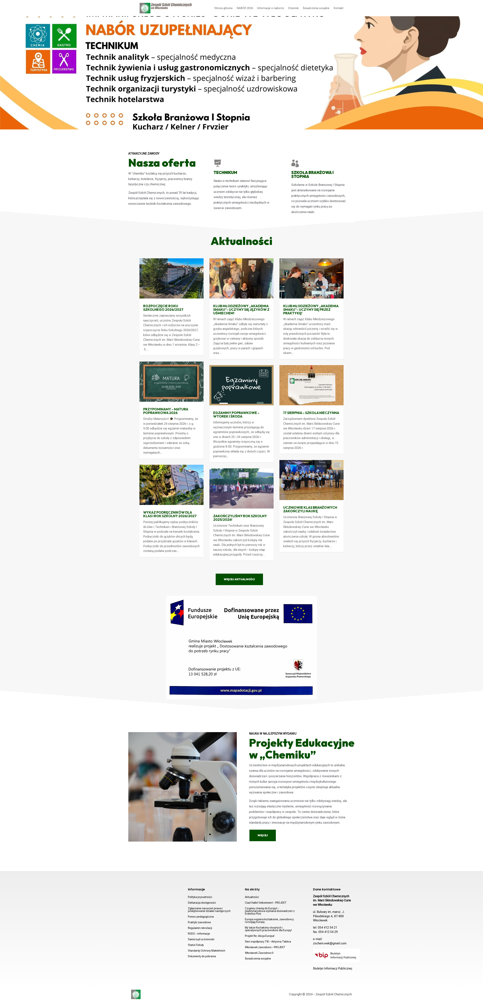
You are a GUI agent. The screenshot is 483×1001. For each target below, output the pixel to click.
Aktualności (252, 897)
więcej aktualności (239, 579)
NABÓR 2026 (245, 8)
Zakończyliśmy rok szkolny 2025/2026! (240, 518)
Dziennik (293, 8)
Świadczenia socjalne (316, 8)
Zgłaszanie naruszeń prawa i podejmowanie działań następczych (209, 910)
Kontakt (338, 8)
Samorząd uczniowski (201, 939)
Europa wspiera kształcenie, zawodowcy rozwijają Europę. (269, 920)
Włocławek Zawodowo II (259, 953)
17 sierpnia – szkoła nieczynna (311, 413)
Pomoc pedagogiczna (201, 916)
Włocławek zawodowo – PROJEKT (265, 947)
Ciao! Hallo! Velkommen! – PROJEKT (266, 902)
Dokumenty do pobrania (202, 956)
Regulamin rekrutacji (200, 928)
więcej (263, 835)
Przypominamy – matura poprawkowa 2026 (165, 411)
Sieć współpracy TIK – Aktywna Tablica (268, 941)
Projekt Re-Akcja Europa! (259, 936)
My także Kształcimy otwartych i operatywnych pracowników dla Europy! (268, 929)
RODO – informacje (199, 933)
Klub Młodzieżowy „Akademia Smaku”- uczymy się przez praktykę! (310, 309)
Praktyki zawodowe (199, 922)
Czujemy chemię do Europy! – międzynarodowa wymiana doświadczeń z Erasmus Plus (270, 911)
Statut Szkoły (196, 945)
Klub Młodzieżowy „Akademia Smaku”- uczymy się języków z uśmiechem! (241, 309)
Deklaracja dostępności (202, 902)
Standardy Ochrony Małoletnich (206, 950)
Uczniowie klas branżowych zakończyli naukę (310, 509)
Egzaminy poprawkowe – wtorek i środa (236, 415)
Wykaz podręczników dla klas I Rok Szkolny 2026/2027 (170, 514)
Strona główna (223, 8)
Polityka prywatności (200, 897)
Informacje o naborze (270, 8)
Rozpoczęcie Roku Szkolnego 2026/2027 (163, 308)
